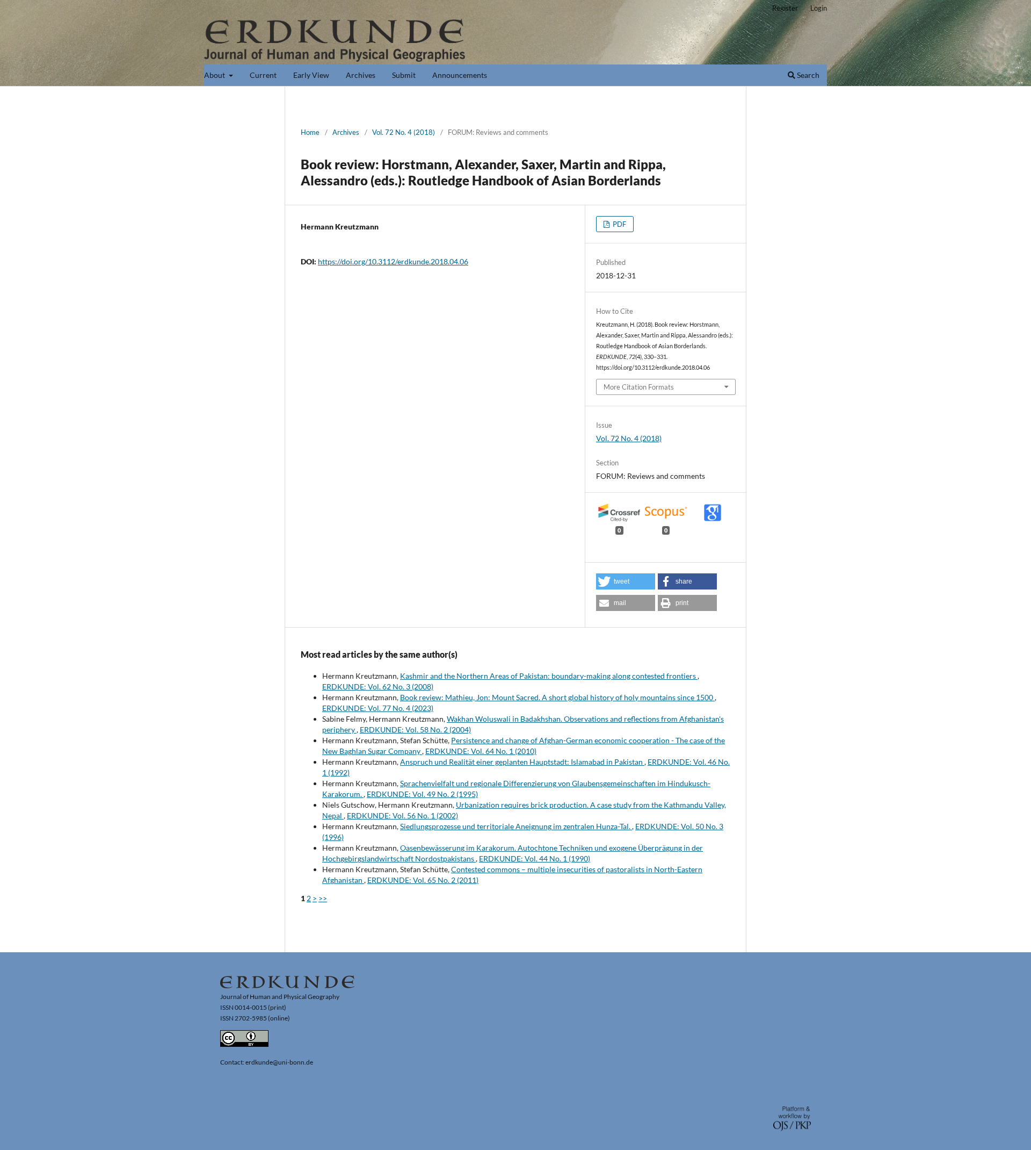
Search (807, 75)
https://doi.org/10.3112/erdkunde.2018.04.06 (393, 261)
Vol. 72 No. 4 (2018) (403, 132)
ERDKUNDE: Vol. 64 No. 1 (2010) (480, 751)
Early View (311, 75)
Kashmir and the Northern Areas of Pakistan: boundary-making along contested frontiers (549, 675)
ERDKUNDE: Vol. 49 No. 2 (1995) (422, 794)
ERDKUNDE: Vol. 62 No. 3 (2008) (377, 686)
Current (263, 75)
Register (785, 8)
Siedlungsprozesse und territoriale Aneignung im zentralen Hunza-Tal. (516, 826)
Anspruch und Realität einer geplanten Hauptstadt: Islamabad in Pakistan (522, 761)
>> (322, 898)
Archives (360, 75)
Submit (404, 75)
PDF (618, 224)
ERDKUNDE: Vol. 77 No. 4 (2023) (377, 708)
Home (310, 132)
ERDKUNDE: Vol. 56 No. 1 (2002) (402, 815)
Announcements (459, 75)
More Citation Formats (639, 387)
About (215, 75)
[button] (625, 581)
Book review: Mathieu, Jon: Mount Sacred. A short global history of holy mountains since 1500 (557, 697)
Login (818, 8)
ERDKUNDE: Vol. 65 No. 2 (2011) (422, 880)
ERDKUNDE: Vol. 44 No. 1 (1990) (534, 858)
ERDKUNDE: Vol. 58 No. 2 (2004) (415, 729)
